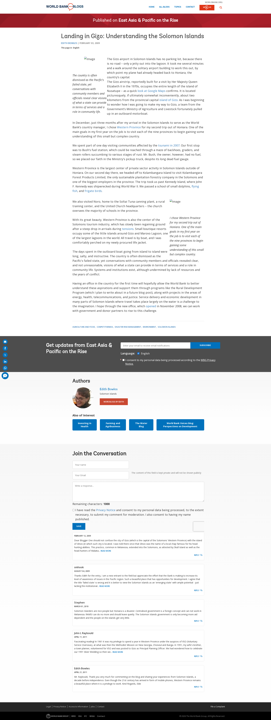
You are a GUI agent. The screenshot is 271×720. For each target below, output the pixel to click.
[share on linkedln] (5, 361)
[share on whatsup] (5, 368)
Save (78, 526)
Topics (177, 7)
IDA (80, 716)
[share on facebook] (5, 348)
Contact (190, 7)
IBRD (73, 716)
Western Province (129, 127)
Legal (48, 706)
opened (151, 306)
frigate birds (93, 191)
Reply (196, 555)
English (76, 47)
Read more (106, 551)
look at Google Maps (151, 91)
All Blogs (164, 7)
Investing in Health (84, 425)
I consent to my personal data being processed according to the (170, 362)
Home (151, 7)
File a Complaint (218, 706)
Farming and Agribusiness (113, 425)
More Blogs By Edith (114, 401)
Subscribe (205, 345)
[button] (221, 7)
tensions (128, 229)
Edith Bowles (69, 43)
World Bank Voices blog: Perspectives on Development (180, 425)
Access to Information (78, 706)
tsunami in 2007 (169, 145)
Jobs (93, 706)
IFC (85, 716)
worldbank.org (214, 2)
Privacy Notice (105, 510)
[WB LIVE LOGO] (206, 8)
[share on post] (5, 354)
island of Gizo (168, 100)
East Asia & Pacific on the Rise (148, 20)
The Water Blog (141, 425)
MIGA (92, 716)
